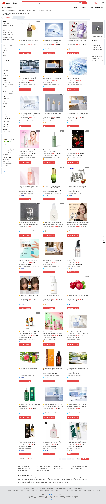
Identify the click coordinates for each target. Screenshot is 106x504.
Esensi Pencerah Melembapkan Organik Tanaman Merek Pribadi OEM (52, 114)
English (13, 490)
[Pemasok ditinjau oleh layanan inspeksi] (9, 139)
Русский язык (57, 490)
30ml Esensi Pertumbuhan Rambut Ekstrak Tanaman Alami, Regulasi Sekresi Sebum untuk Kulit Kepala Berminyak (77, 41)
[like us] (79, 488)
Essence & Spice (8, 39)
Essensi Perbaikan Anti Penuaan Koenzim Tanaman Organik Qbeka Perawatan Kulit (52, 150)
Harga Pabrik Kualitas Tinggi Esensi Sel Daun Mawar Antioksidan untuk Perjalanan (76, 441)
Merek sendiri (7, 163)
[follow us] (81, 488)
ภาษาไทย (80, 490)
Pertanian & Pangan (7, 37)
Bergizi (6, 80)
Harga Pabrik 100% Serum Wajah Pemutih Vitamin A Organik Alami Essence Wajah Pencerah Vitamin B (29, 332)
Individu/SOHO (7, 152)
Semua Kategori (7, 7)
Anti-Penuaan (7, 86)
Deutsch (41, 490)
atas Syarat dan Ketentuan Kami (55, 499)
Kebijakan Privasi (50, 488)
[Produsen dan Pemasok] (9, 2)
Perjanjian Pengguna (41, 488)
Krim (5, 109)
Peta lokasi (69, 488)
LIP (5, 116)
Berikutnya (84, 458)
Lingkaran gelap (8, 91)
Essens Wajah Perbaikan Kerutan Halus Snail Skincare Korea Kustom (52, 369)
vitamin (6, 63)
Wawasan (75, 488)
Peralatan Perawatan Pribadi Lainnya (8, 33)
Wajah (6, 121)
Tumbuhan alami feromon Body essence (76, 149)
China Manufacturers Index (50, 492)
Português (46, 490)
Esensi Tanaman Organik (97, 52)
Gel (5, 103)
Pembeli (75, 7)
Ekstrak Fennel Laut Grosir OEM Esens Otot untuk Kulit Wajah (29, 405)
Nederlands (71, 490)
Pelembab (6, 82)
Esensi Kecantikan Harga (41, 468)
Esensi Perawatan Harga (76, 468)
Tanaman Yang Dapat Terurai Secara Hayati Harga (79, 466)
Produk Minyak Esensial (97, 60)
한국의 (62, 490)
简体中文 (18, 490)
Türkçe (85, 490)
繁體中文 (23, 490)
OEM (6, 161)
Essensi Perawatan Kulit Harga (43, 466)
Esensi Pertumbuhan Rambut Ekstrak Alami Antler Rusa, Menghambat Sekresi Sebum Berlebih (28, 259)
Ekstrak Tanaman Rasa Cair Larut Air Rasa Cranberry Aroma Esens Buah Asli (77, 296)
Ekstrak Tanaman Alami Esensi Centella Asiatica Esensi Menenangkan (28, 41)
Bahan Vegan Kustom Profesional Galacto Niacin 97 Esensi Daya (77, 259)
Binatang (6, 70)
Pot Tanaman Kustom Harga (42, 470)
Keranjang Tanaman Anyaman (99, 43)
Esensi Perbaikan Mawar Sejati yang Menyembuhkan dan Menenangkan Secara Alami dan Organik (52, 223)
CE (5, 58)
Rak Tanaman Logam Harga (60, 468)
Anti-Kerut (6, 98)
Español (36, 490)
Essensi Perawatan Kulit (97, 63)
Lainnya (4, 41)
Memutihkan (7, 75)
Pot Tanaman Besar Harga (24, 468)
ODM (6, 159)
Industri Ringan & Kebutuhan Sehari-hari (8, 24)
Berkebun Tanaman (96, 54)
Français (32, 490)
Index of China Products (61, 492)
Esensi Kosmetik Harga (59, 466)
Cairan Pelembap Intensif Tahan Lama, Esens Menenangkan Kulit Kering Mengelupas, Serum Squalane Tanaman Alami (53, 77)
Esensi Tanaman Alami (97, 47)
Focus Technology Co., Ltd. (49, 494)
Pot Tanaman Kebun (96, 45)
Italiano (51, 490)
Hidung (6, 114)
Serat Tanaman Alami (97, 56)
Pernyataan (33, 488)
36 (28, 458)
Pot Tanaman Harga (22, 470)
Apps (91, 7)
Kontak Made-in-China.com (60, 488)
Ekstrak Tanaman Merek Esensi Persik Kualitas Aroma (28, 369)
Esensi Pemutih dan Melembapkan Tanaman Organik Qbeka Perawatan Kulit (29, 150)
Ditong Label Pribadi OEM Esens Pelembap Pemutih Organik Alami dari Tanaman (28, 187)
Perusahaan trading (9, 147)
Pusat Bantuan (26, 488)
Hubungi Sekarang (25, 53)
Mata (5, 126)
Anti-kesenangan (8, 93)
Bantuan (84, 7)
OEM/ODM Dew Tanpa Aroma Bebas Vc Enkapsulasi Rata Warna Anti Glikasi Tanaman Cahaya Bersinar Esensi (53, 187)
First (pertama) (8, 84)
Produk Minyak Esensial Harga (25, 466)
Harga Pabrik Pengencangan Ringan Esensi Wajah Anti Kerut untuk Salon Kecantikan (53, 441)
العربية (67, 490)
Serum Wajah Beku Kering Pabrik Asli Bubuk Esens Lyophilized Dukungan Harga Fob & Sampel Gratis (29, 114)
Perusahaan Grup (8, 150)
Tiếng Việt (90, 490)
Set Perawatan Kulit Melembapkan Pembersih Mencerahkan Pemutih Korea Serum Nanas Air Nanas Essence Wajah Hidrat (53, 332)
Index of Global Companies (73, 492)
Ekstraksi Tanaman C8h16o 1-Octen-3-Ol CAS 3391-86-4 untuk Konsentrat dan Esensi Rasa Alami (29, 223)
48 (31, 458)
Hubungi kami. (7, 172)
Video (39, 21)
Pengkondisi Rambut (9, 29)
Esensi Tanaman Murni (97, 49)
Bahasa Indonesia (96, 490)
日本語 (27, 490)
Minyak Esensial (95, 58)
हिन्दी (76, 490)
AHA (5, 65)
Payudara (6, 131)
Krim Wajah (7, 30)
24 (25, 458)
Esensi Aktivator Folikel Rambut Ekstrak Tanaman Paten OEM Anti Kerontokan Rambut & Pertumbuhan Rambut (29, 296)
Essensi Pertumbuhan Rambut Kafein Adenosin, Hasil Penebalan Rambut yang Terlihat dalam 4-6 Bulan (52, 296)
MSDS (6, 50)
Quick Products (40, 492)
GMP (5, 52)
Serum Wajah (7, 27)
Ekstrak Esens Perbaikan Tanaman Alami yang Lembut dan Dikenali (77, 77)
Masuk (103, 3)
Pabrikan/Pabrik (8, 149)
